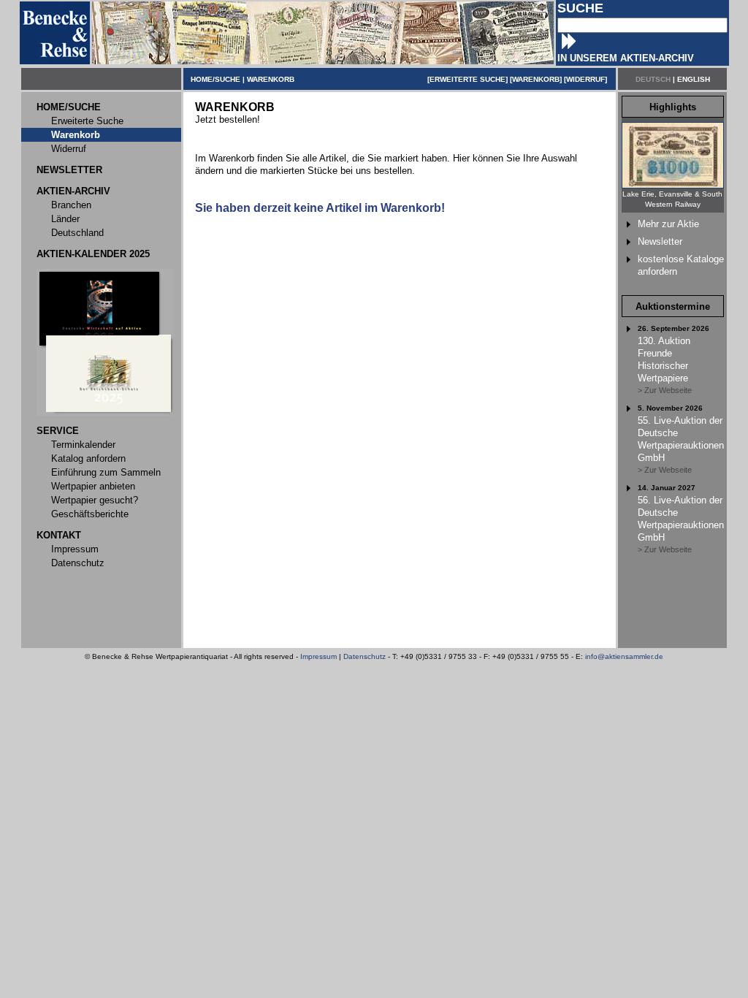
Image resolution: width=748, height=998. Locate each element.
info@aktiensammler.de (624, 656)
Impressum (318, 656)
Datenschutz (364, 656)
